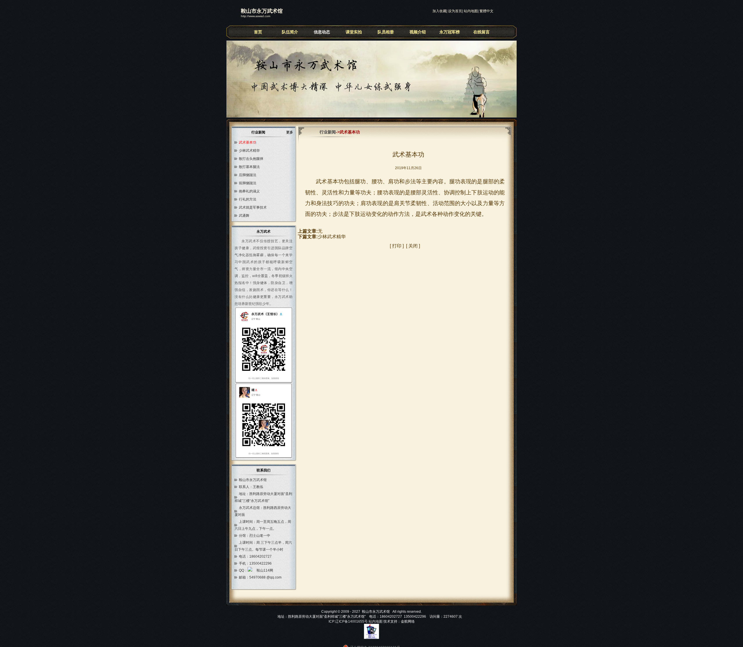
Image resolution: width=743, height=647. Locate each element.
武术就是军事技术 (253, 207)
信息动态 (322, 32)
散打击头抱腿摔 (251, 159)
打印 (396, 245)
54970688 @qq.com (265, 577)
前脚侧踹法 (247, 183)
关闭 (413, 245)
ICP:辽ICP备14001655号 (348, 621)
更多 (291, 132)
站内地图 (471, 11)
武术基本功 (247, 142)
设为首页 (455, 11)
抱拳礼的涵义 (249, 191)
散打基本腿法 (249, 167)
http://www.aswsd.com (255, 16)
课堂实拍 (354, 32)
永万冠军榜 (449, 32)
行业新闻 (328, 132)
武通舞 (244, 216)
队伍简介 (290, 32)
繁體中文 (486, 11)
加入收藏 (439, 11)
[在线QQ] (260, 570)
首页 (258, 32)
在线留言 (481, 32)
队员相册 (386, 32)
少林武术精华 (249, 151)
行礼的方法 (247, 199)
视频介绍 (418, 32)
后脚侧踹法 (247, 175)
